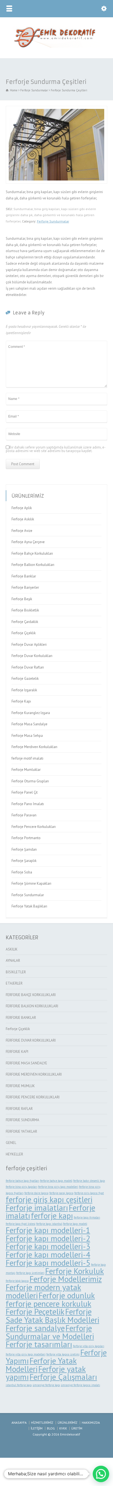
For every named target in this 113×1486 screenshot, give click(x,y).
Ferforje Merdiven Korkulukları (34, 747)
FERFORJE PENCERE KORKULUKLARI (33, 1097)
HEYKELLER (14, 1154)
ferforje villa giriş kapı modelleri (26, 1354)
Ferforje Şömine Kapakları (31, 883)
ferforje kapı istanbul (49, 1224)
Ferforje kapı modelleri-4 (48, 1254)
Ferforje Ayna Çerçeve (28, 542)
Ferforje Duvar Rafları (28, 667)
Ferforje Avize (22, 530)
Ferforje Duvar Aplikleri (29, 644)
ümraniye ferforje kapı (46, 1385)
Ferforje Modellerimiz (66, 1279)
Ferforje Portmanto (26, 838)
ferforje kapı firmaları (87, 1217)
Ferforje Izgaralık (24, 690)
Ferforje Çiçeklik (24, 633)
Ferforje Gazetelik (25, 678)
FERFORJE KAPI (17, 1051)
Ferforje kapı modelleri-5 (48, 1262)
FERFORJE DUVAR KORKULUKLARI (31, 1040)
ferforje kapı (52, 1215)
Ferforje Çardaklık (25, 621)
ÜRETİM (76, 1428)
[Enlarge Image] (56, 109)
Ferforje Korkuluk (74, 1271)
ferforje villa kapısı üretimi (63, 1354)
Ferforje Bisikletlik (25, 610)
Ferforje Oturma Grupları (30, 781)
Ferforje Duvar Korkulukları (32, 655)
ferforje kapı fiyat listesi (20, 1224)
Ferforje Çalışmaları (63, 1377)
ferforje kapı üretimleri (30, 1273)
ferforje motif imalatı (27, 758)
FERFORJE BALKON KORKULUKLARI (32, 1006)
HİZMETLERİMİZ (42, 1422)
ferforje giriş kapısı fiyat (89, 1193)
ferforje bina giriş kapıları (21, 1187)
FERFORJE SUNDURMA (22, 1120)
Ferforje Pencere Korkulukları (34, 826)
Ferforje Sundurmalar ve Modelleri (50, 1332)
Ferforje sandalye (35, 1328)
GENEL (11, 1142)
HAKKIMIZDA (91, 1422)
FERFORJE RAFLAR (19, 1108)
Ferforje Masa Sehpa (27, 735)
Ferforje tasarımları (39, 1344)
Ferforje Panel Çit (25, 792)
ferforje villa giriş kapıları (88, 1346)
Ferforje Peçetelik (35, 1311)
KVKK (63, 1428)
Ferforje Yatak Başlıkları (29, 906)
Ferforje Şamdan (24, 849)
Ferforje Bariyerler (25, 587)
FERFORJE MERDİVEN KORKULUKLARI (34, 1074)
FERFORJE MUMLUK (20, 1086)
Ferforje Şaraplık (24, 860)
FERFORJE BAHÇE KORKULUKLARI (31, 994)
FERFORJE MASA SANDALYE (26, 1063)
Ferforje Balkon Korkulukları (33, 564)
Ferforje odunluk (67, 1295)
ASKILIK (12, 949)
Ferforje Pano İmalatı (28, 804)
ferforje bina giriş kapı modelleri (58, 1187)
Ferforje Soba (22, 872)
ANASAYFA (19, 1422)
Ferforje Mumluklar (26, 769)
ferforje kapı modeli (75, 1224)
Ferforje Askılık (23, 519)
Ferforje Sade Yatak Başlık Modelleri (52, 1315)
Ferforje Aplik (22, 508)
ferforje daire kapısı (36, 1193)
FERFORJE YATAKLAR (21, 1131)
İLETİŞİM (37, 1428)
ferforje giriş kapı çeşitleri (49, 1199)
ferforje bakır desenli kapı (89, 1181)
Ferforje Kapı (21, 701)
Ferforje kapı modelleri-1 (48, 1230)
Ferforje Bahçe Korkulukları (32, 553)
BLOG (51, 1428)
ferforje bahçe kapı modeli (56, 1181)
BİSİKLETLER (16, 972)
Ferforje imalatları (37, 1207)
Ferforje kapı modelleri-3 (48, 1246)
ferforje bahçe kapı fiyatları (22, 1181)
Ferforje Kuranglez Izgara (31, 712)
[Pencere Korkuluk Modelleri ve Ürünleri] (56, 46)
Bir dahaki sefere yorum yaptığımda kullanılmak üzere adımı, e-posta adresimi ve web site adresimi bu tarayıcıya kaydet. (56, 449)
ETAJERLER (14, 983)
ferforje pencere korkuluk (48, 1303)
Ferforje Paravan (24, 815)
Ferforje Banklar (24, 576)
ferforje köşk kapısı (17, 1281)
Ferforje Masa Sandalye (29, 724)
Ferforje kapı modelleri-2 (48, 1238)
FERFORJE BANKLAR (21, 1017)
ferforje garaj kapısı (61, 1193)
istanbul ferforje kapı (19, 1385)
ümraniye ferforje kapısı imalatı (80, 1385)
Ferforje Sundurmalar (53, 221)
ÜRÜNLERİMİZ (67, 1422)
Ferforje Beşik (22, 599)
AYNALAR (13, 960)
